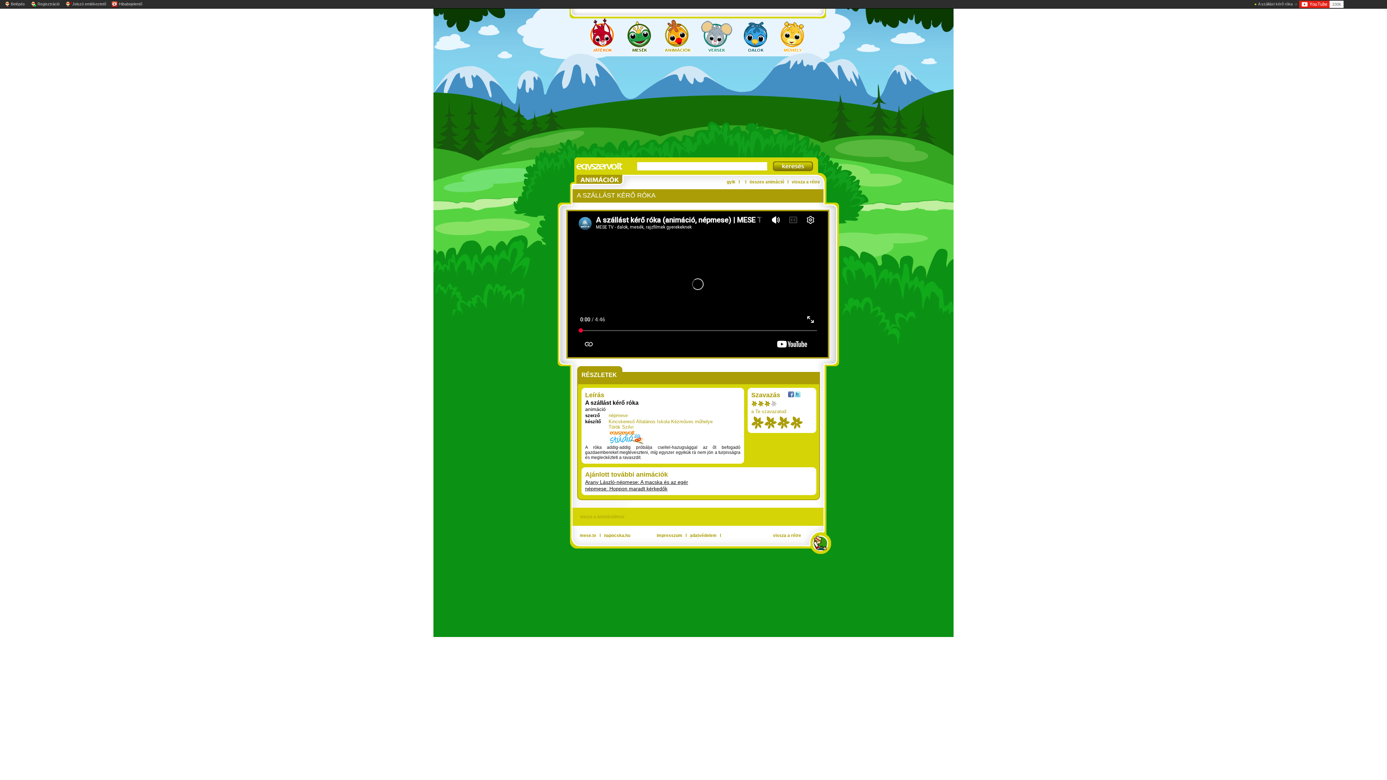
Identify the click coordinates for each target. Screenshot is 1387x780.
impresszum (669, 535)
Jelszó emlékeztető (89, 4)
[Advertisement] (686, 106)
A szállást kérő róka (1275, 4)
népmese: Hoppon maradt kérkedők (626, 488)
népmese (618, 415)
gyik (731, 182)
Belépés (18, 4)
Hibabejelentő (130, 4)
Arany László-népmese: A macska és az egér (636, 482)
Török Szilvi (621, 427)
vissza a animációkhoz (602, 516)
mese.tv (588, 535)
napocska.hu (617, 535)
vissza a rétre (806, 182)
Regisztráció (49, 4)
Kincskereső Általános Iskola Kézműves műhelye (661, 421)
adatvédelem (703, 535)
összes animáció (766, 182)
